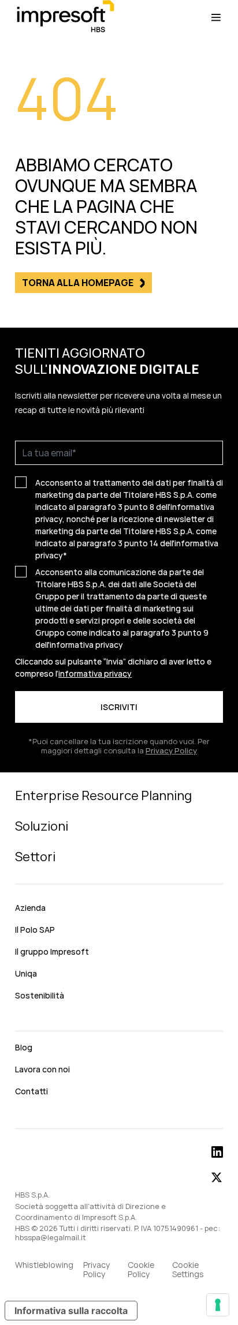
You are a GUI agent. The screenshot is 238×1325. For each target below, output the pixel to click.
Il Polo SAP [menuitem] (35, 929)
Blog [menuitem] (23, 1047)
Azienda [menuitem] (30, 907)
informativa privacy (86, 644)
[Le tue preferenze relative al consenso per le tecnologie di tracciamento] (218, 1305)
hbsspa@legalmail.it (50, 1237)
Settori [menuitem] (35, 856)
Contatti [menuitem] (31, 1091)
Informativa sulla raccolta (71, 1310)
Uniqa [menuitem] (26, 973)
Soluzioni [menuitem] (41, 826)
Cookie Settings (188, 1269)
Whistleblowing (44, 1265)
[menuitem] (119, 1021)
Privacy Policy (171, 750)
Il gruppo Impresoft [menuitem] (52, 951)
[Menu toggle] (216, 17)
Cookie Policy (141, 1269)
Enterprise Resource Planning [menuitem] (103, 795)
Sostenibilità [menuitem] (39, 995)
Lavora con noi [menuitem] (42, 1069)
